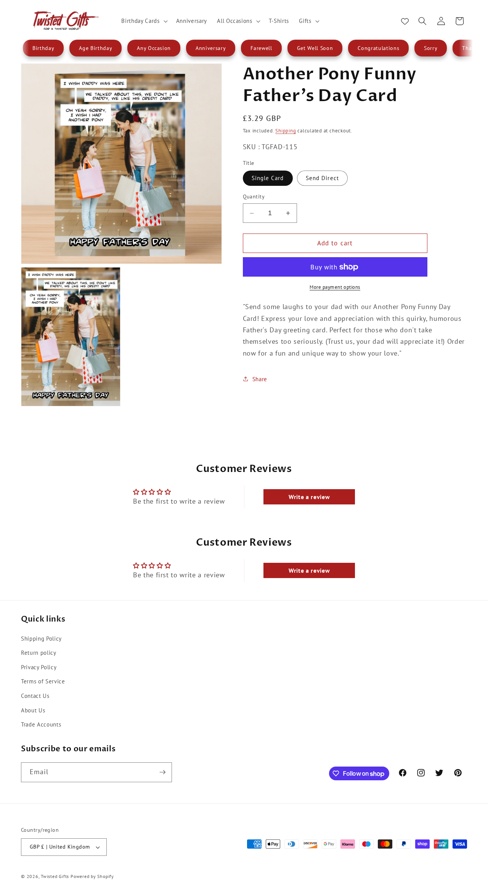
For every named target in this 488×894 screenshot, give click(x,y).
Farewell (261, 48)
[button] (143, 21)
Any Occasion (154, 48)
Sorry (430, 48)
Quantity (254, 196)
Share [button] (259, 379)
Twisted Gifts (55, 876)
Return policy (38, 652)
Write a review (309, 497)
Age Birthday (95, 48)
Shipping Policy (41, 638)
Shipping (285, 130)
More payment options (335, 287)
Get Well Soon (315, 48)
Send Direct (322, 178)
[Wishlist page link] (405, 21)
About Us (33, 710)
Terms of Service (43, 681)
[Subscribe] (162, 772)
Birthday (43, 48)
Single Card (268, 178)
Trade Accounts (41, 724)
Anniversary (211, 48)
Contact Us (35, 695)
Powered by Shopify (92, 876)
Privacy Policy (38, 667)
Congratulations (378, 48)
